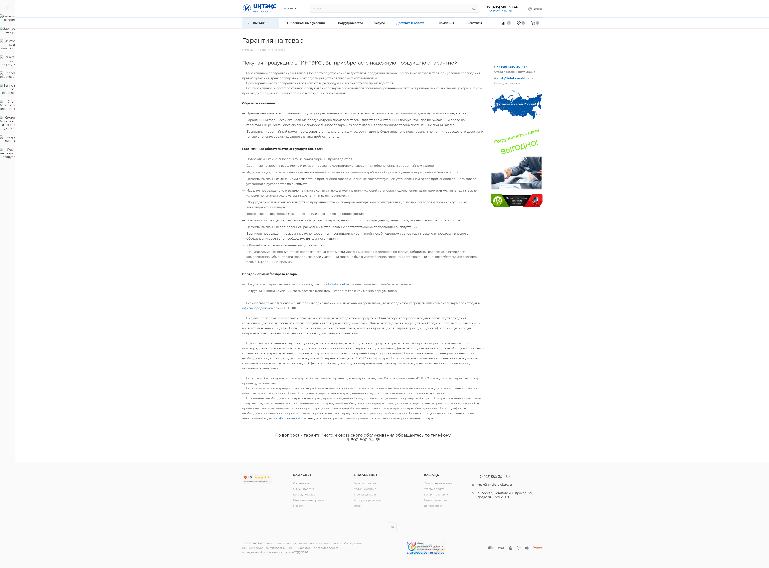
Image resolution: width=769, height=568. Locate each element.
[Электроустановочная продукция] (7, 31)
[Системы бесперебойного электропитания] (7, 106)
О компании (301, 483)
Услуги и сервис (365, 488)
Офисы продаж (303, 488)
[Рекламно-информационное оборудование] (7, 154)
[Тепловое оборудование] (7, 75)
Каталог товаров (365, 483)
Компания (302, 475)
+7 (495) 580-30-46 (502, 7)
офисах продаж (254, 308)
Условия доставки (436, 494)
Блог (357, 505)
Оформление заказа (438, 483)
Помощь (431, 475)
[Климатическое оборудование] (7, 61)
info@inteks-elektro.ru (337, 284)
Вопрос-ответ (433, 505)
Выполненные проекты (309, 500)
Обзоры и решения (367, 500)
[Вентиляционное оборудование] (7, 90)
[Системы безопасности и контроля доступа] (7, 123)
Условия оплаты (435, 488)
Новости (299, 505)
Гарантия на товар (436, 500)
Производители (365, 494)
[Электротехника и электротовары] (7, 45)
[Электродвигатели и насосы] (7, 139)
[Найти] (474, 8)
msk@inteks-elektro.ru (515, 78)
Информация (366, 475)
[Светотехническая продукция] (7, 18)
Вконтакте (392, 527)
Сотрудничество (304, 494)
